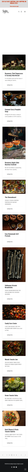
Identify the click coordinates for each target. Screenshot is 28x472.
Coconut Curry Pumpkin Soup (13, 110)
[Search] (18, 11)
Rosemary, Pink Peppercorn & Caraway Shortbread (14, 74)
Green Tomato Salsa (11, 395)
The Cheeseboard (10, 197)
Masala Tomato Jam (11, 359)
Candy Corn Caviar (11, 323)
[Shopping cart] (21, 11)
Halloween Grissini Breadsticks (11, 286)
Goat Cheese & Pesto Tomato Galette (11, 430)
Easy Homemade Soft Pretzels (12, 235)
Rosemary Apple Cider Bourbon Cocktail (12, 163)
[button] (25, 12)
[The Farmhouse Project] (5, 11)
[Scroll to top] (25, 469)
